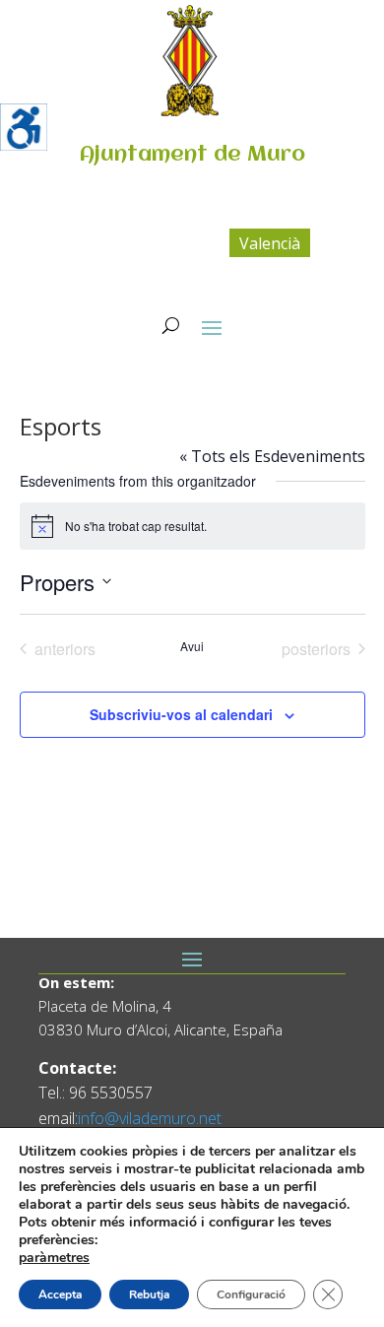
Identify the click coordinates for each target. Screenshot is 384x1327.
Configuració (251, 1294)
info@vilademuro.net (150, 1118)
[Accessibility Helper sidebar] (23, 127)
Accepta (60, 1294)
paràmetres (54, 1258)
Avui (192, 646)
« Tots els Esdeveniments (272, 456)
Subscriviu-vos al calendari (181, 714)
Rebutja (149, 1294)
